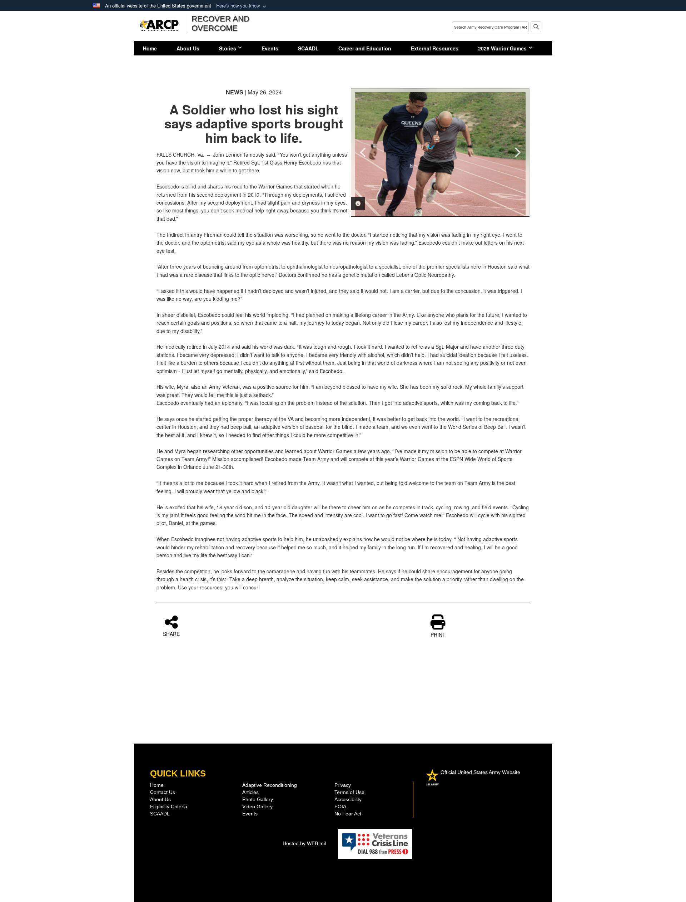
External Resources (434, 48)
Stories (227, 48)
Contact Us (162, 792)
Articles (250, 792)
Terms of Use (349, 792)
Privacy (342, 785)
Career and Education (364, 48)
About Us (188, 48)
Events (270, 48)
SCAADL (308, 48)
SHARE (171, 633)
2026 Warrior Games (502, 48)
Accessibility (348, 799)
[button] (242, 6)
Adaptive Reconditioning (269, 785)
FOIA (340, 806)
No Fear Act (347, 814)
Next (517, 152)
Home (150, 48)
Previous (363, 152)
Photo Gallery (257, 799)
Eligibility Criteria (168, 806)
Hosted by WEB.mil (304, 843)
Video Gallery (257, 806)
